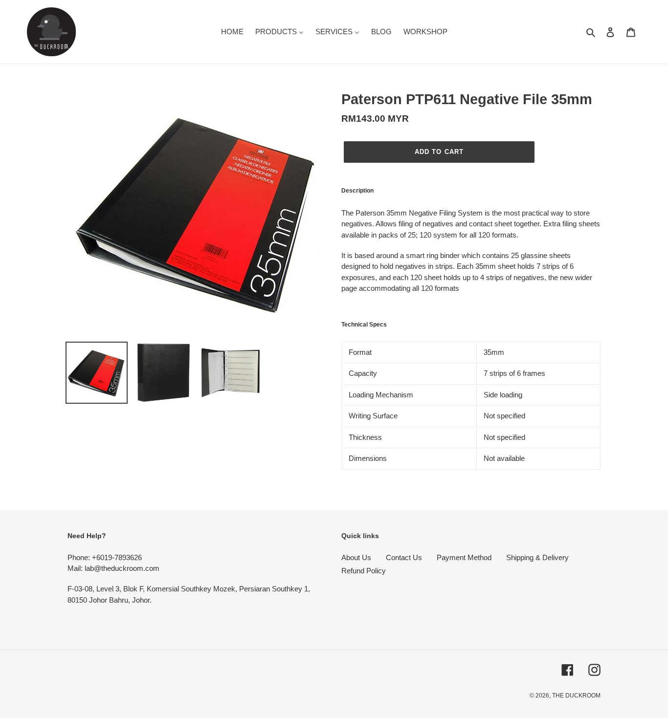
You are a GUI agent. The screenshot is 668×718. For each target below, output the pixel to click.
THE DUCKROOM (576, 695)
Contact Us (404, 557)
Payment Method (464, 557)
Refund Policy (363, 570)
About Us (356, 557)
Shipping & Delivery (537, 557)
